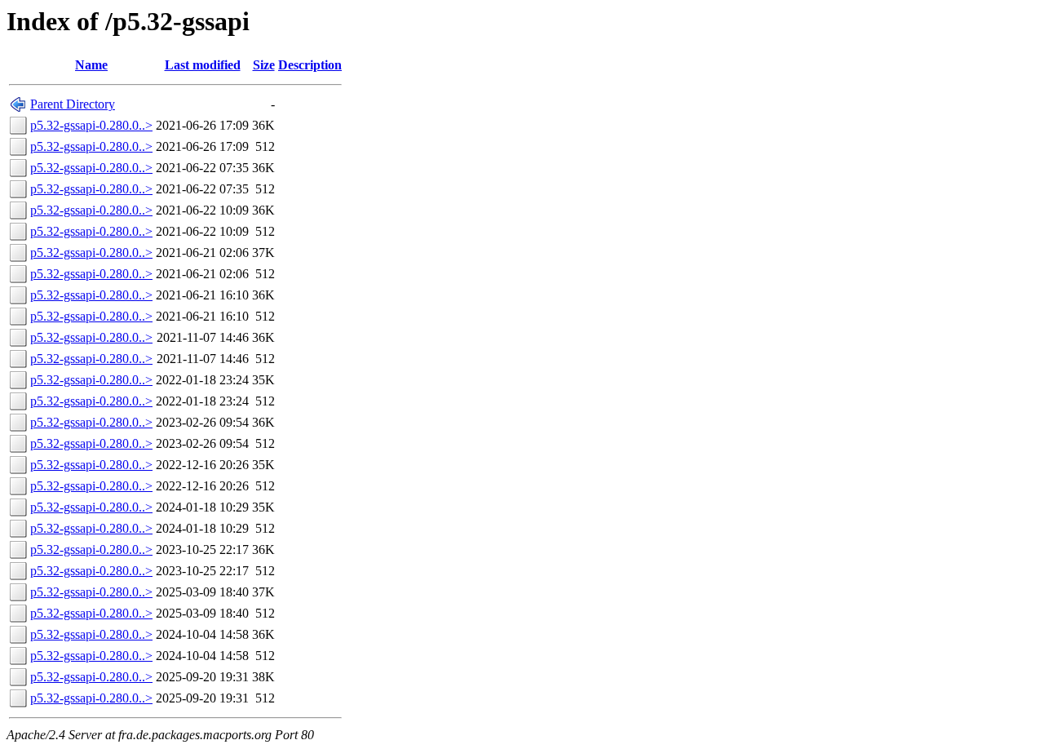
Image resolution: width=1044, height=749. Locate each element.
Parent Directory (72, 104)
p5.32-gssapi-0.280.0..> (91, 125)
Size (264, 65)
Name (91, 65)
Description (310, 65)
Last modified (203, 65)
